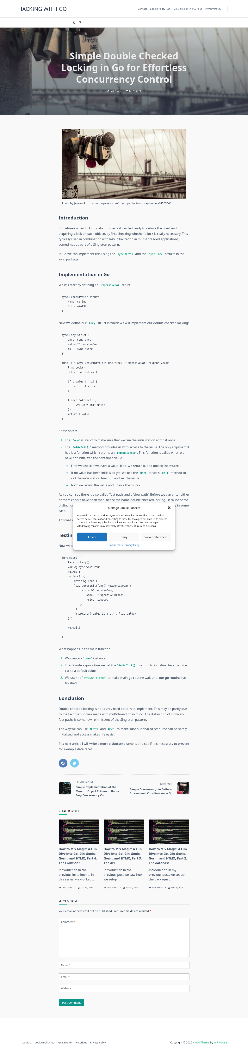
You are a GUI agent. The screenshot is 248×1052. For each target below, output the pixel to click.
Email (65, 977)
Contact (142, 8)
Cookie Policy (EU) (160, 8)
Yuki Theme (202, 1042)
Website (66, 988)
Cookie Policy (116, 544)
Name (65, 965)
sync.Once (156, 254)
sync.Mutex (125, 254)
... (93, 879)
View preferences (156, 537)
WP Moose (220, 1042)
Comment (68, 922)
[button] (169, 508)
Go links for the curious (188, 8)
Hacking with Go (42, 8)
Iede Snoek (115, 91)
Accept (92, 537)
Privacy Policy (132, 544)
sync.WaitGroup (94, 677)
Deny (124, 537)
